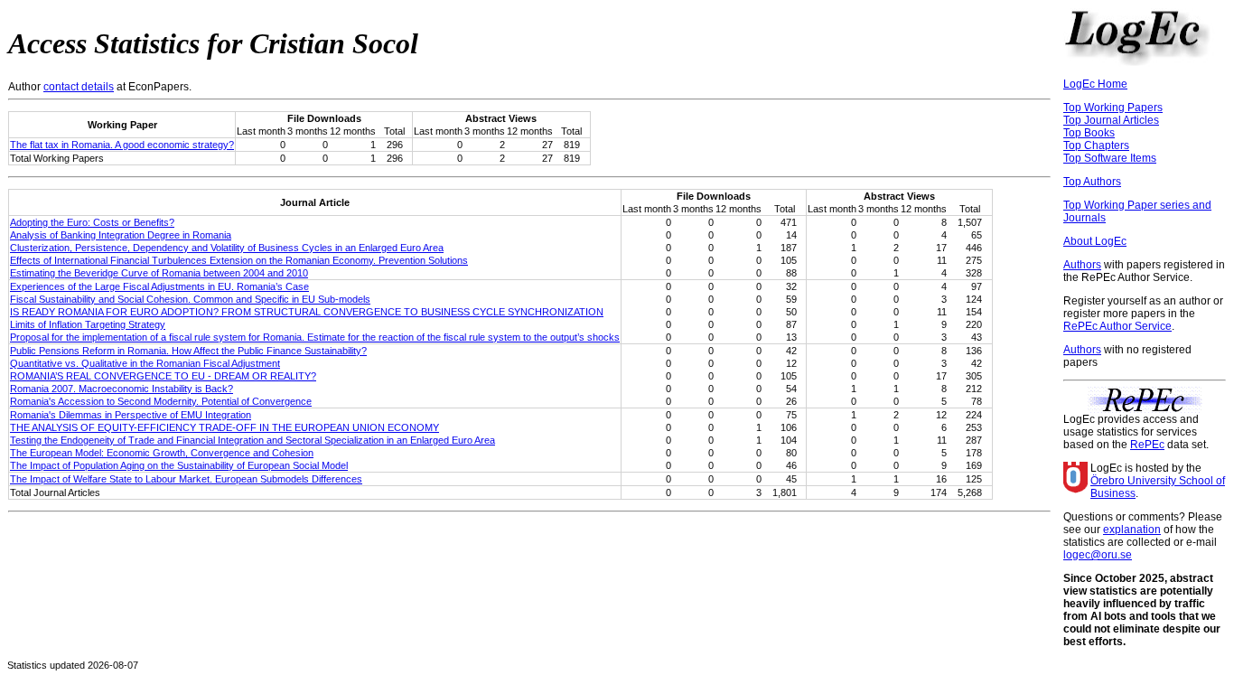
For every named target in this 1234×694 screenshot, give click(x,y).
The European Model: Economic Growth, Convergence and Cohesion (161, 452)
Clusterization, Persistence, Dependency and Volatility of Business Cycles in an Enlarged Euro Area (227, 247)
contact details (78, 86)
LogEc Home (1095, 84)
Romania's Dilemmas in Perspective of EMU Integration (130, 414)
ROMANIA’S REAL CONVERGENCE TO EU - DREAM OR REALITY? (163, 375)
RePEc (1147, 444)
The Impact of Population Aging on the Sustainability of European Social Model (179, 465)
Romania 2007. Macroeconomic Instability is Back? (121, 388)
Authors (1082, 264)
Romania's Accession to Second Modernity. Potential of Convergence (161, 401)
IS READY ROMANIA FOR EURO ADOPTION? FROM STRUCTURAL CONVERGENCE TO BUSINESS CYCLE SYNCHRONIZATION (306, 311)
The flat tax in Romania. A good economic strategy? (122, 144)
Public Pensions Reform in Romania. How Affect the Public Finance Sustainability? (188, 350)
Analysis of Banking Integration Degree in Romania (120, 235)
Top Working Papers (1113, 107)
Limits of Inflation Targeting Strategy (87, 324)
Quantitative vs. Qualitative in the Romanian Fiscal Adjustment (145, 363)
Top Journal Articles (1111, 120)
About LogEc (1094, 241)
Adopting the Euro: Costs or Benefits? (92, 222)
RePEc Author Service (1117, 326)
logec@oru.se (1097, 555)
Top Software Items (1109, 158)
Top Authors (1092, 181)
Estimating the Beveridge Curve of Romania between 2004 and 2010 (159, 272)
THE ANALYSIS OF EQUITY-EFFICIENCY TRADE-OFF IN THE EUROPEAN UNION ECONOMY (224, 427)
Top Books (1089, 133)
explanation (1132, 529)
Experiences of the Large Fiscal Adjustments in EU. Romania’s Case (159, 286)
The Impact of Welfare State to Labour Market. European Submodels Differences (186, 479)
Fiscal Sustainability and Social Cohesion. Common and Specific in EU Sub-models (190, 299)
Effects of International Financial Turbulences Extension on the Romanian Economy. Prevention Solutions (239, 260)
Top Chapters (1096, 145)
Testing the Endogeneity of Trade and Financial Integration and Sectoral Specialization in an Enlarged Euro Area (252, 440)
